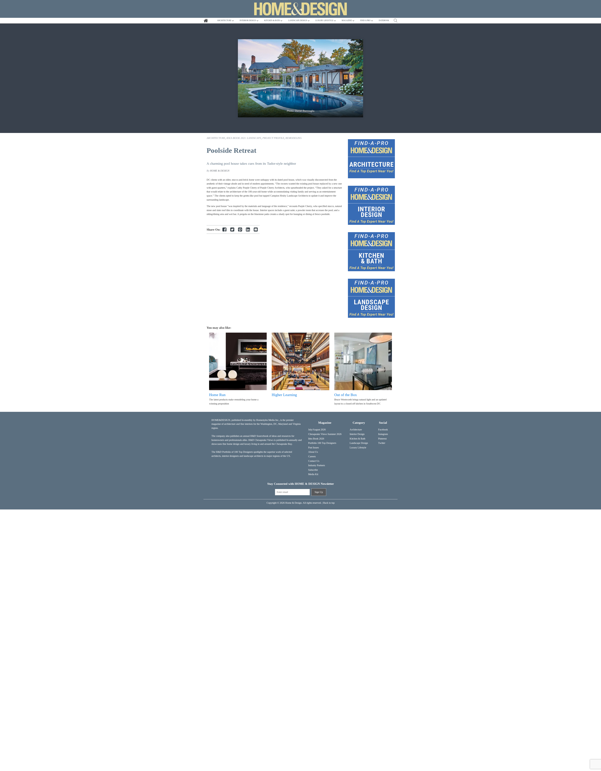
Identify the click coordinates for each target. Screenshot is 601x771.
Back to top (329, 503)
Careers (312, 456)
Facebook (383, 429)
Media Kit (313, 474)
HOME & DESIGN (219, 170)
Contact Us (313, 461)
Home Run (217, 395)
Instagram (383, 434)
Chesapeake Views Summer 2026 (325, 434)
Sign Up (319, 492)
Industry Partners (316, 465)
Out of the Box (345, 395)
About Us (313, 452)
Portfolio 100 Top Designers (322, 443)
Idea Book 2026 (316, 438)
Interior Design (357, 434)
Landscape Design (359, 443)
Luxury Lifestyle (358, 447)
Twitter (381, 443)
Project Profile (273, 138)
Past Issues (313, 447)
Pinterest (382, 438)
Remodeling (293, 138)
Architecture (216, 138)
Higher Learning (284, 395)
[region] (300, 78)
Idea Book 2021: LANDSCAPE (243, 138)
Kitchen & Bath (357, 438)
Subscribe (313, 470)
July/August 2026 (317, 429)
